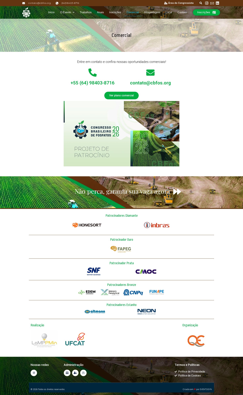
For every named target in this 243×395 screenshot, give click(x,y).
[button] (200, 3)
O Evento (65, 12)
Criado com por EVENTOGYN (197, 389)
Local (169, 12)
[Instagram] (34, 373)
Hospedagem (152, 12)
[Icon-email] (83, 373)
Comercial (133, 12)
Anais (100, 12)
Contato (182, 12)
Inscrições (115, 12)
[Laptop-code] (67, 373)
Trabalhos (86, 12)
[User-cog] (75, 373)
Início (51, 12)
